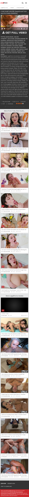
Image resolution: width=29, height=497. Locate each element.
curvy (16, 43)
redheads (8, 49)
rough (16, 49)
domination (9, 45)
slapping (8, 50)
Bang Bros (5, 456)
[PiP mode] (24, 28)
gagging (21, 45)
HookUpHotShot (6, 376)
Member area (11, 483)
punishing (3, 49)
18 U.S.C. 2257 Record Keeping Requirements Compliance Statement (12, 492)
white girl (20, 52)
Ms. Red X (5, 315)
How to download (6, 486)
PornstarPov (5, 355)
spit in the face (8, 52)
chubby (7, 43)
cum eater (11, 43)
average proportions (9, 42)
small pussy (13, 50)
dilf (5, 45)
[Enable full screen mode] (27, 28)
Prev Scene (10, 107)
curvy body (20, 43)
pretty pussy (23, 47)
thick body (14, 52)
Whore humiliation (18, 40)
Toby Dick (16, 36)
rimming (13, 49)
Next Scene (19, 107)
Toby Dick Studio (6, 101)
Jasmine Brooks (9, 36)
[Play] (2, 28)
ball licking (17, 42)
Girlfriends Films (6, 335)
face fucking (15, 45)
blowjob (3, 43)
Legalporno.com (4, 3)
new (12, 47)
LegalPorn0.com (11, 490)
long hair (9, 47)
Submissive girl (10, 40)
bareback (22, 42)
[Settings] (21, 28)
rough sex (21, 49)
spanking (19, 50)
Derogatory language (20, 38)
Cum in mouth (11, 38)
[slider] (10, 28)
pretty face (16, 47)
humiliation (3, 47)
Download (10, 103)
